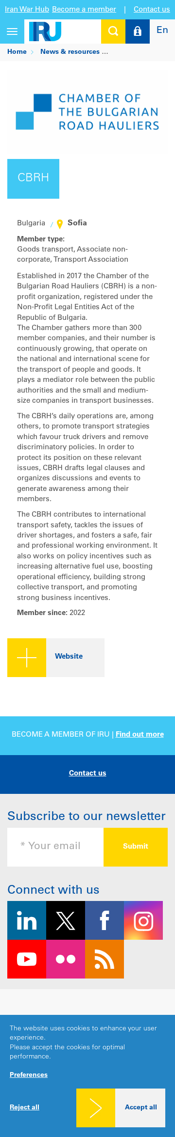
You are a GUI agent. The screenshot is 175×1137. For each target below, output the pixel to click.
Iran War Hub (27, 10)
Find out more (140, 735)
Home (17, 52)
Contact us (152, 10)
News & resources (70, 52)
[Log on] (137, 31)
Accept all (141, 1108)
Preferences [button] (29, 1075)
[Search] (113, 31)
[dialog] (87, 1076)
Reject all (24, 1107)
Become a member (84, 10)
